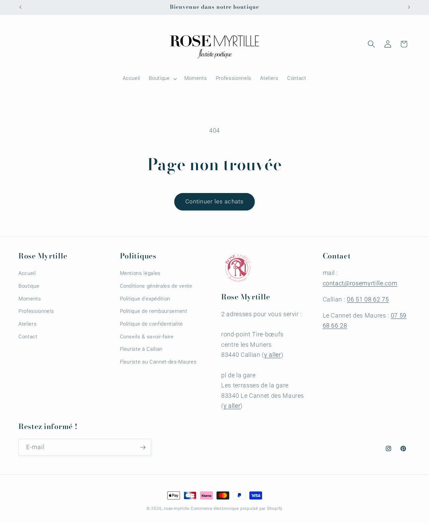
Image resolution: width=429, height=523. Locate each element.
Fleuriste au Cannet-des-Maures (158, 362)
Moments (29, 299)
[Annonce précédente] (20, 7)
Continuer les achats (214, 201)
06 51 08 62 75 (368, 299)
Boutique (28, 286)
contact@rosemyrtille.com (360, 283)
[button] (162, 78)
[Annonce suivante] (409, 7)
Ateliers (27, 324)
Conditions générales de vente (156, 286)
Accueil (27, 273)
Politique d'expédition (145, 299)
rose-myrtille (176, 508)
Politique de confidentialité (151, 324)
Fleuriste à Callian (141, 349)
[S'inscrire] (143, 447)
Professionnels (36, 311)
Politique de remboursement (153, 311)
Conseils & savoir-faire (147, 337)
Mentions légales (140, 273)
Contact (28, 337)
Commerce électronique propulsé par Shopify (237, 508)
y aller (272, 354)
